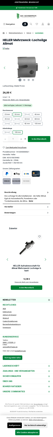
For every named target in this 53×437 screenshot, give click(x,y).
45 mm (7, 119)
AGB (4, 309)
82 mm (27, 124)
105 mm (38, 124)
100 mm (18, 132)
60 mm (27, 119)
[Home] (4, 33)
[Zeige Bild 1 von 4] (20, 80)
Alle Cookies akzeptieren (27, 432)
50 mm (18, 119)
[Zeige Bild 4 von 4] (33, 80)
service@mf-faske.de (10, 347)
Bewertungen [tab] (9, 213)
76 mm (8, 124)
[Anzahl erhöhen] (21, 139)
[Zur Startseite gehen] (26, 16)
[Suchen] (31, 24)
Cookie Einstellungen (10, 321)
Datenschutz (7, 312)
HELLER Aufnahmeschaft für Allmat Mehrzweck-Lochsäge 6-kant (26, 268)
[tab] (26, 196)
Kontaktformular (20, 351)
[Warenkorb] (49, 24)
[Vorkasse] (7, 181)
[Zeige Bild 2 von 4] (24, 80)
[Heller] (26, 48)
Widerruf (6, 318)
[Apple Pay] (17, 174)
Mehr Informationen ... (37, 420)
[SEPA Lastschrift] (26, 174)
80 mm (18, 124)
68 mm (37, 119)
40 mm (37, 114)
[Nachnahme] (16, 181)
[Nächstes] (48, 67)
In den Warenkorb (39, 139)
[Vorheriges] (5, 67)
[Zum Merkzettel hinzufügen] (39, 237)
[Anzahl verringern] (5, 139)
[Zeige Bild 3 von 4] (29, 80)
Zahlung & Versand (9, 315)
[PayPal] (7, 174)
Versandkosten (38, 404)
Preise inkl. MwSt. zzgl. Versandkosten (16, 100)
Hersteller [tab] (8, 207)
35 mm (28, 114)
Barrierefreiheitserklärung (12, 324)
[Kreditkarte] (36, 174)
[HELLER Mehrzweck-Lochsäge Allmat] (26, 68)
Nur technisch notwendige (35, 425)
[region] (26, 68)
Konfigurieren (14, 425)
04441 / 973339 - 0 (9, 342)
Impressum (7, 327)
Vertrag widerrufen (12, 358)
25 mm (7, 114)
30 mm (17, 114)
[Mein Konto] (43, 24)
